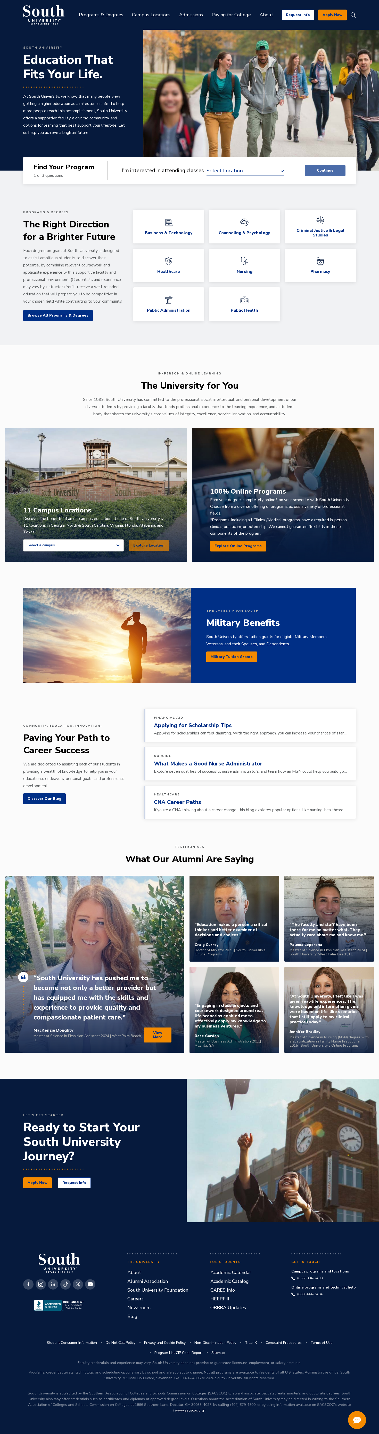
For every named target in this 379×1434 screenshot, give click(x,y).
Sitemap (218, 1352)
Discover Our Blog (44, 798)
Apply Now (332, 14)
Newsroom (139, 1308)
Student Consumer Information (72, 1342)
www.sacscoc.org (189, 1410)
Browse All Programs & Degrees (58, 315)
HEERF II (219, 1299)
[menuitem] (101, 15)
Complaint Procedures (284, 1342)
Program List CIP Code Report (178, 1352)
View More (157, 1034)
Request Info (298, 14)
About (134, 1272)
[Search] (353, 15)
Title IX (251, 1342)
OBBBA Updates (228, 1308)
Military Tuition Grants (232, 656)
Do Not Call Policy (120, 1342)
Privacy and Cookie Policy (165, 1342)
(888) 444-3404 (310, 1294)
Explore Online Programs (238, 545)
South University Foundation (157, 1290)
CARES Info (222, 1290)
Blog (132, 1316)
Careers (135, 1299)
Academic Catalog (229, 1281)
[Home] (43, 15)
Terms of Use (321, 1342)
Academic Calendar (230, 1272)
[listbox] (73, 545)
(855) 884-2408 (310, 1278)
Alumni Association (147, 1281)
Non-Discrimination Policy (215, 1342)
